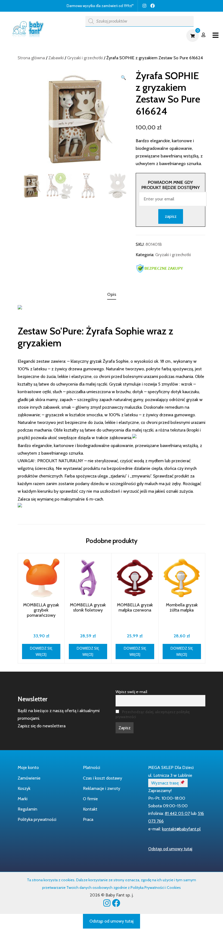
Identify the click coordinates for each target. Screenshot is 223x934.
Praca (88, 819)
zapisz (170, 216)
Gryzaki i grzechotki (85, 57)
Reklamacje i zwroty (101, 788)
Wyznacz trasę (165, 783)
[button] (123, 78)
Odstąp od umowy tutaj (170, 848)
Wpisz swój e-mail (131, 691)
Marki (22, 798)
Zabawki (56, 57)
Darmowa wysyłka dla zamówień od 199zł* (100, 6)
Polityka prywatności (37, 819)
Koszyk (24, 788)
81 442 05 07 (177, 813)
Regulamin (27, 809)
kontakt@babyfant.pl (181, 828)
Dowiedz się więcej (41, 651)
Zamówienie (29, 778)
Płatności (91, 767)
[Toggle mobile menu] (215, 35)
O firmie (90, 798)
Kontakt (90, 809)
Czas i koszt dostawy (102, 778)
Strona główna (31, 57)
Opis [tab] (111, 294)
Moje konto (28, 767)
